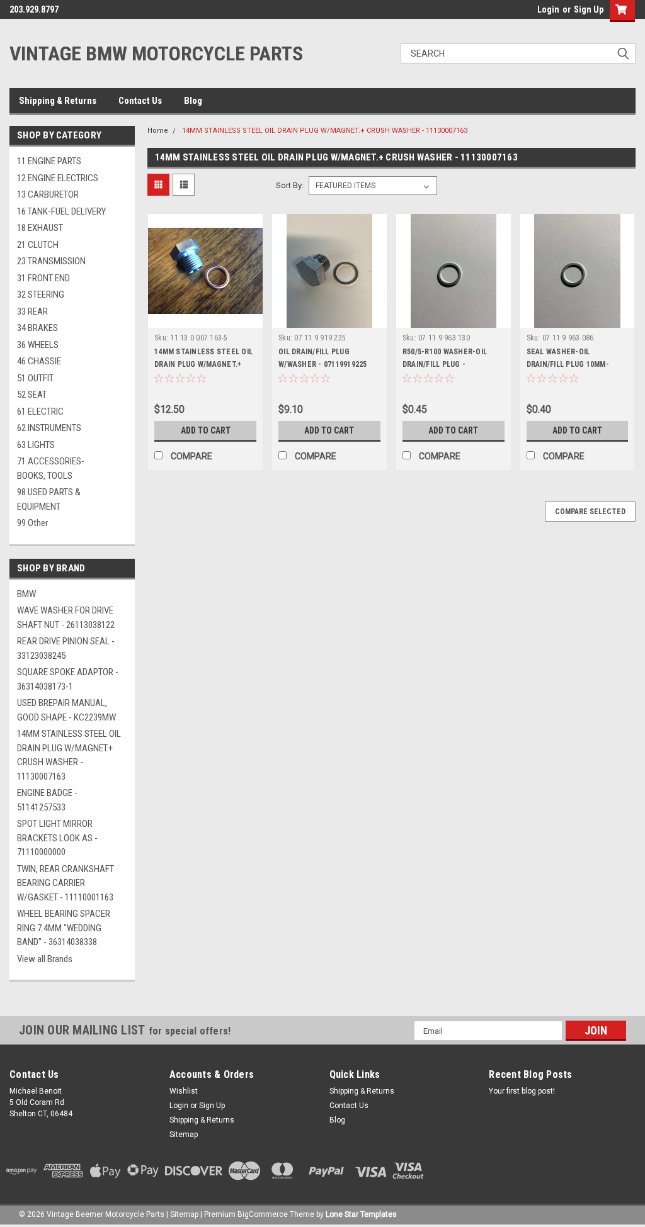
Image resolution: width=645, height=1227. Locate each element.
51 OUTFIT (35, 378)
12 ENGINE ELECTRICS (57, 178)
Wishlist (183, 1091)
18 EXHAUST (40, 227)
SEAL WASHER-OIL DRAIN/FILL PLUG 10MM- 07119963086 (568, 364)
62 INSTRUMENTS (49, 428)
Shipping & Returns (57, 100)
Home (157, 130)
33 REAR (32, 311)
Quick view (205, 318)
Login (548, 9)
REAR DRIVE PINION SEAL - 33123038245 (66, 648)
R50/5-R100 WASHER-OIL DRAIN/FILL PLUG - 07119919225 (444, 364)
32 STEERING (40, 294)
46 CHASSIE (39, 361)
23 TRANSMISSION (51, 261)
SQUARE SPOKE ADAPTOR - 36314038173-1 (67, 679)
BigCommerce (262, 1214)
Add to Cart (206, 430)
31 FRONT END (43, 278)
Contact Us (140, 100)
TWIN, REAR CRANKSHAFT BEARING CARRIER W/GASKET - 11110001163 (65, 883)
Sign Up (588, 9)
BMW (26, 594)
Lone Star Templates (361, 1214)
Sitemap (183, 1134)
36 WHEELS (38, 344)
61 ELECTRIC (40, 411)
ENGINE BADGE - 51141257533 (47, 800)
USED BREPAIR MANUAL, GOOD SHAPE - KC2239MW (66, 710)
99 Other (32, 523)
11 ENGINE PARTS (49, 161)
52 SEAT (32, 394)
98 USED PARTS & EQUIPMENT (49, 499)
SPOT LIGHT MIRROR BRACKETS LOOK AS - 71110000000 (57, 838)
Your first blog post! (522, 1091)
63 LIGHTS (36, 445)
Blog (193, 100)
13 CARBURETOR (48, 194)
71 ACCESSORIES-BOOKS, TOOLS (50, 468)
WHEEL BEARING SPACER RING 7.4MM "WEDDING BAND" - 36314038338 (63, 928)
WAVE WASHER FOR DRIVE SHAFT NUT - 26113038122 (66, 617)
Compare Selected (590, 511)
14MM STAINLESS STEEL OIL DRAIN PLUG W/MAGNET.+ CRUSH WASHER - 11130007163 (69, 755)
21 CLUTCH (38, 244)
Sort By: (290, 185)
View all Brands (44, 959)
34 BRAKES (37, 327)
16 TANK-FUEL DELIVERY (61, 211)
